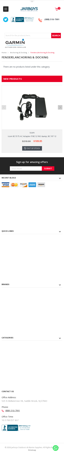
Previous (4, 107)
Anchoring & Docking (18, 52)
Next (60, 107)
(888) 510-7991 (51, 19)
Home (4, 52)
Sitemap (32, 450)
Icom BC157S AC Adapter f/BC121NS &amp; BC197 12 (32, 136)
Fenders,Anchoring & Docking (42, 52)
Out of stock (33, 148)
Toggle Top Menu (32, 1)
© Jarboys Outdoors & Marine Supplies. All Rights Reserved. (32, 448)
